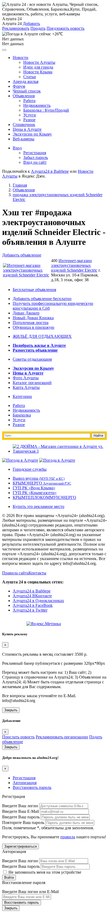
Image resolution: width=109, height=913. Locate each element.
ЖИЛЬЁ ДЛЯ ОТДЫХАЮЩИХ (42, 336)
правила (67, 837)
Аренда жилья (25, 81)
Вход (17, 148)
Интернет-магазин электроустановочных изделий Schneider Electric (74, 265)
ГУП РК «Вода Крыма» (34, 488)
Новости (20, 57)
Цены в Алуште (27, 129)
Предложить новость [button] (65, 28)
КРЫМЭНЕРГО (42, 483)
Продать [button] (38, 28)
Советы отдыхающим (32, 359)
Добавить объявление (21, 255)
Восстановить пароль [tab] (32, 787)
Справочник (24, 124)
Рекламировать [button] (15, 28)
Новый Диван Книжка (33, 317)
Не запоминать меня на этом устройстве (44, 872)
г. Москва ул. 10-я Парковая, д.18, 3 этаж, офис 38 (76, 275)
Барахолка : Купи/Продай (46, 110)
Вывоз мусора (39, 478)
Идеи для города (38, 67)
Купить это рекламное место (38, 506)
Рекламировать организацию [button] (62, 737)
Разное (29, 119)
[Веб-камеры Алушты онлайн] (57, 460)
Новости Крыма (37, 72)
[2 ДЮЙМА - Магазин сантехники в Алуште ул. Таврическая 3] (60, 451)
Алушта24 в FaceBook (33, 605)
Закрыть (10, 710)
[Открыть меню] (4, 50)
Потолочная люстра (30, 322)
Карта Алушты (26, 387)
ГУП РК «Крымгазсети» (35, 492)
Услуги (29, 115)
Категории (22, 396)
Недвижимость (37, 105)
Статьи (29, 76)
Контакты (37, 573)
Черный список (27, 91)
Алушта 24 (12, 23)
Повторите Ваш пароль (23, 822)
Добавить (31, 23)
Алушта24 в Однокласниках (38, 600)
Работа (29, 100)
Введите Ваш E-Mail (20, 811)
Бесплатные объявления (34, 289)
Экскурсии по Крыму (32, 134)
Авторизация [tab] (25, 782)
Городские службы (30, 469)
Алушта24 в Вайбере (32, 591)
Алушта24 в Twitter (30, 610)
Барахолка (22, 415)
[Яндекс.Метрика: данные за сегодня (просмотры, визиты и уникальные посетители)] (43, 623)
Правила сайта (15, 573)
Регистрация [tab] (24, 778)
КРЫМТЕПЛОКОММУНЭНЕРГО (44, 497)
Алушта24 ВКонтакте (32, 596)
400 (54, 260)
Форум (19, 86)
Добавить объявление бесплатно (42, 298)
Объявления (24, 96)
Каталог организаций (32, 382)
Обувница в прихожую (33, 327)
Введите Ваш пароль (21, 817)
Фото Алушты (26, 378)
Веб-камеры (23, 139)
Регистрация (34, 152)
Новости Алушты (39, 62)
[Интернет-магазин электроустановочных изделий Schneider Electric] (26, 275)
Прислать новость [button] (18, 737)
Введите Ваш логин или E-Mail (30, 891)
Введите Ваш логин (20, 805)
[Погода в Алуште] (20, 460)
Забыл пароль (35, 157)
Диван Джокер (26, 313)
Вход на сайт (35, 162)
